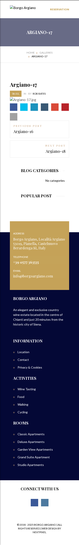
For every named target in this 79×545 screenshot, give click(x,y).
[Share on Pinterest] (65, 107)
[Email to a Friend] (13, 117)
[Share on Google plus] (55, 107)
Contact (23, 360)
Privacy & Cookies (30, 367)
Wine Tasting (27, 389)
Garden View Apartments (35, 449)
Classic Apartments (31, 434)
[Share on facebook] (13, 107)
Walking (23, 404)
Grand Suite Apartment (34, 457)
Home (31, 52)
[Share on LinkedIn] (34, 107)
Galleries (46, 52)
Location (23, 352)
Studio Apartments (31, 465)
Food (21, 397)
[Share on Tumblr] (44, 107)
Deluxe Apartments (31, 442)
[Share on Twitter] (24, 107)
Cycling (23, 412)
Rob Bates (39, 93)
